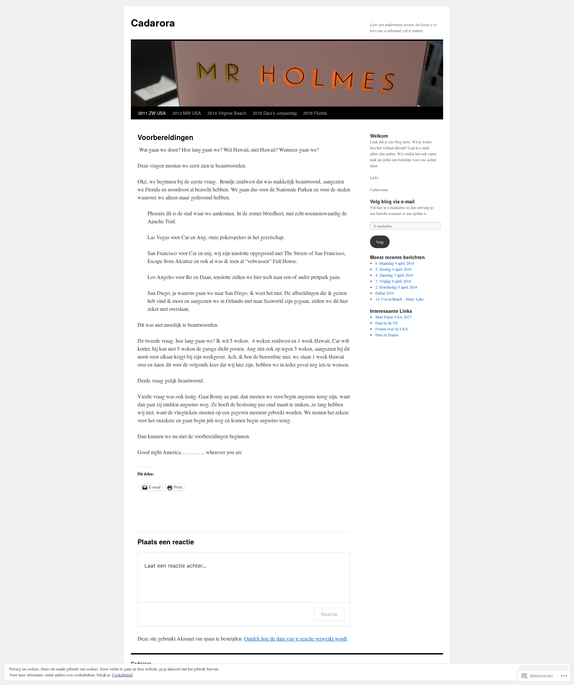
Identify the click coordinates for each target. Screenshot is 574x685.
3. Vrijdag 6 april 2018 (393, 281)
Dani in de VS (386, 322)
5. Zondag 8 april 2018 (393, 269)
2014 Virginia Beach (227, 113)
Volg (380, 241)
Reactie (329, 614)
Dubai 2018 (384, 293)
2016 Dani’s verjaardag (275, 113)
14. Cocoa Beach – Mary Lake (399, 299)
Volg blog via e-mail (392, 201)
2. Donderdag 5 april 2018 (396, 287)
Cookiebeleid (122, 674)
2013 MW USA (186, 113)
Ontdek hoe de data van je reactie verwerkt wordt (295, 638)
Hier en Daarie (386, 334)
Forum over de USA (391, 328)
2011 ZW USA (152, 113)
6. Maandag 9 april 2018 (394, 263)
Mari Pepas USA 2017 (393, 316)
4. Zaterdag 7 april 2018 (394, 275)
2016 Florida (315, 113)
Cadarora (153, 22)
